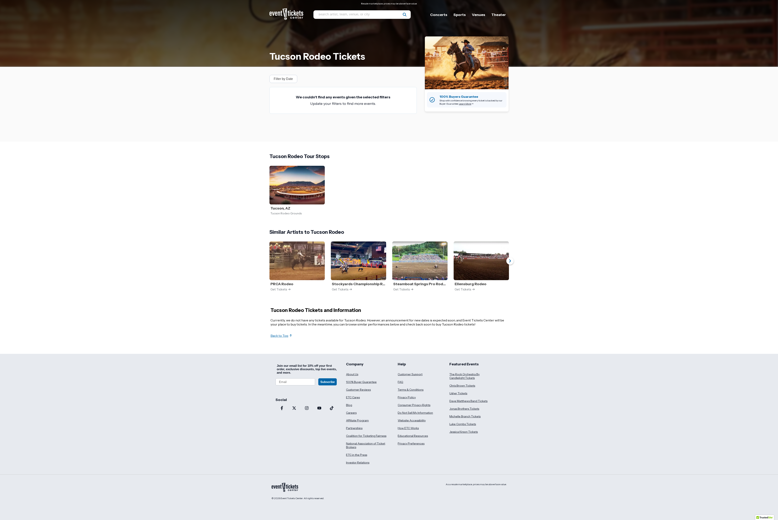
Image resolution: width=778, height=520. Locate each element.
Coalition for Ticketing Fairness (366, 436)
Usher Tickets (458, 393)
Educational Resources (413, 436)
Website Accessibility (412, 420)
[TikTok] (331, 408)
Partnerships (354, 428)
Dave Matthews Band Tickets (468, 401)
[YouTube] (319, 408)
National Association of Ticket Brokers (365, 445)
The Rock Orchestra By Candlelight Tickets (464, 376)
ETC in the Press (356, 455)
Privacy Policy (407, 397)
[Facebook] (282, 408)
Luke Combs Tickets (462, 424)
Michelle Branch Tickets (465, 416)
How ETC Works (408, 428)
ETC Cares (353, 397)
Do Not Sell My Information (415, 413)
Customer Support (410, 374)
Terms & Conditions (410, 389)
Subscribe (327, 382)
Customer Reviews (358, 389)
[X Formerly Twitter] (294, 408)
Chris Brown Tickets (462, 385)
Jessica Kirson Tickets (463, 432)
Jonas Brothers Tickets (464, 408)
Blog (349, 405)
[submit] (405, 15)
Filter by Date (283, 79)
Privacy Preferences (411, 443)
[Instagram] (306, 408)
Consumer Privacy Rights (414, 405)
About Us (352, 374)
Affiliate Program (357, 420)
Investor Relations (357, 462)
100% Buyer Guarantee (361, 382)
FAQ (400, 382)
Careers (351, 413)
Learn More (465, 103)
